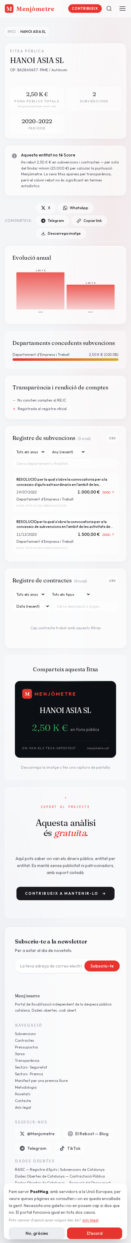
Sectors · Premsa (29, 1074)
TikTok (73, 1148)
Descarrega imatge (64, 233)
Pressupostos (26, 1047)
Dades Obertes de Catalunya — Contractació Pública (60, 1176)
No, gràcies (37, 1233)
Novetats (22, 1094)
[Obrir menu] (122, 8)
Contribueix (85, 8)
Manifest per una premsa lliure (41, 1080)
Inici (12, 31)
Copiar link (92, 220)
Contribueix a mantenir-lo (65, 893)
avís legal (90, 1220)
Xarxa (20, 1054)
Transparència (27, 1060)
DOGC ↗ (108, 492)
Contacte (23, 1100)
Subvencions (25, 1033)
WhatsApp (79, 207)
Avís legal (23, 1107)
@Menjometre (41, 1133)
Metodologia (26, 1087)
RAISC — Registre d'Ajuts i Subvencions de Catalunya (59, 1169)
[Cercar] (109, 8)
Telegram (56, 220)
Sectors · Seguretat (31, 1067)
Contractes (24, 1040)
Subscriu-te (102, 966)
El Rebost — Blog (91, 1133)
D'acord (95, 1233)
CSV (112, 438)
